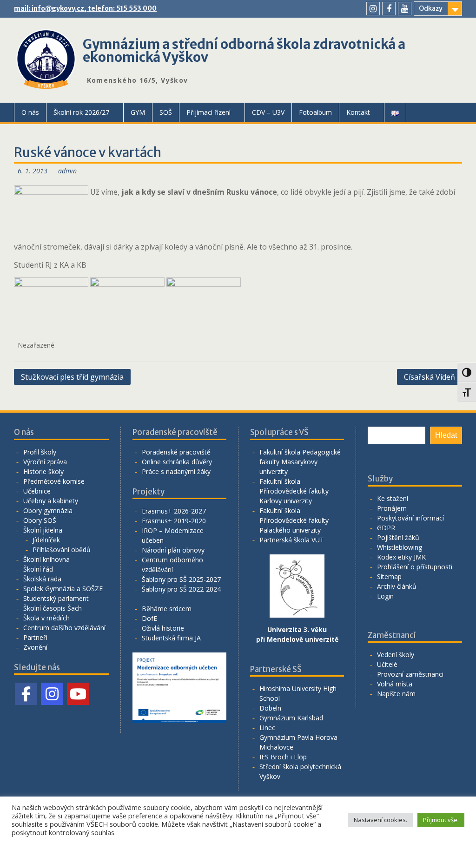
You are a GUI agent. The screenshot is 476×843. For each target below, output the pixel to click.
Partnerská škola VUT (291, 539)
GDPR (386, 527)
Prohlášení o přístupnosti (414, 566)
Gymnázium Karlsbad (291, 717)
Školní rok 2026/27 (81, 112)
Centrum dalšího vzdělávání (64, 627)
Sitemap (389, 576)
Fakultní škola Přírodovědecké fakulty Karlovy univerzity (294, 491)
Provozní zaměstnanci (410, 674)
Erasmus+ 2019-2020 (174, 520)
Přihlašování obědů (62, 549)
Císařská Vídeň (429, 377)
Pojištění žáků (398, 537)
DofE (149, 618)
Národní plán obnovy (173, 550)
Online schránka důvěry (177, 461)
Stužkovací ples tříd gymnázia (72, 377)
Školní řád (38, 569)
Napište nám (396, 693)
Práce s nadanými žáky (176, 471)
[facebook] (389, 8)
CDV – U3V (268, 112)
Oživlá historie (163, 628)
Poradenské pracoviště (176, 452)
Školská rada (42, 578)
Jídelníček (46, 539)
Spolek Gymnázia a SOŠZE (63, 588)
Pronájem (392, 508)
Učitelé (387, 664)
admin (67, 170)
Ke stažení (392, 498)
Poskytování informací (410, 518)
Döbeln (270, 708)
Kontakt (358, 112)
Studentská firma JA (171, 637)
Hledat (446, 435)
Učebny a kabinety (50, 500)
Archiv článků (396, 586)
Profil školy (39, 452)
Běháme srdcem (167, 608)
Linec (267, 727)
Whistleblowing (399, 547)
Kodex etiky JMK (401, 557)
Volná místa (394, 683)
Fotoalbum (315, 112)
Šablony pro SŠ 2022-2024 (181, 589)
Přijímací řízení (208, 112)
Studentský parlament (56, 598)
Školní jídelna (42, 530)
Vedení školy (395, 654)
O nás (30, 112)
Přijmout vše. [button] (441, 820)
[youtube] (404, 8)
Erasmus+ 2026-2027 (174, 511)
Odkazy (431, 8)
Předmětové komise (54, 481)
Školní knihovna (46, 559)
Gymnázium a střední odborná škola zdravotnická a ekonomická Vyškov (244, 51)
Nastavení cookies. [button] (380, 820)
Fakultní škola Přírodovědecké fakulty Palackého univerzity (294, 520)
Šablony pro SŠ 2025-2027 (181, 579)
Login (385, 596)
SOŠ (165, 112)
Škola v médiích (46, 617)
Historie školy (43, 471)
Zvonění (35, 647)
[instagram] (373, 8)
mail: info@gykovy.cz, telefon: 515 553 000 (85, 8)
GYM (138, 112)
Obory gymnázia (48, 510)
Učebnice (37, 491)
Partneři (35, 637)
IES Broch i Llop (283, 756)
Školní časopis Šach (52, 608)
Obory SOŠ (39, 520)
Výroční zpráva (45, 461)
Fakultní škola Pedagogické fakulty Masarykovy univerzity (300, 462)
